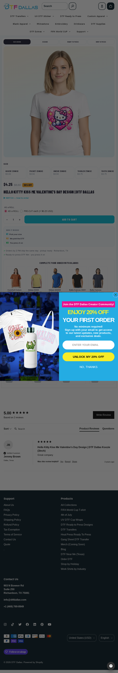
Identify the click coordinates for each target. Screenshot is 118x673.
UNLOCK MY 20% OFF (88, 356)
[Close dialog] (115, 294)
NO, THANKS (88, 366)
